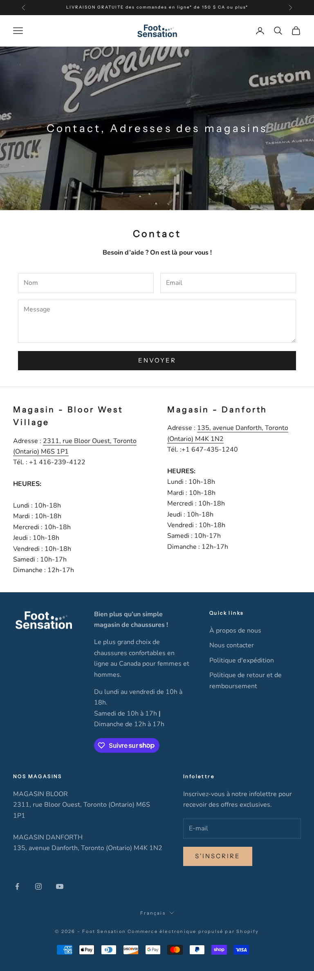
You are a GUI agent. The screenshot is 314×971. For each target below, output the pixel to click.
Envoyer (157, 360)
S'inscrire (217, 856)
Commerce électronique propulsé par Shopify (193, 931)
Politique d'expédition (241, 660)
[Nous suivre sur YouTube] (60, 886)
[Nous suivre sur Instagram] (38, 886)
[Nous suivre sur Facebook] (17, 886)
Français (153, 913)
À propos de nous (235, 630)
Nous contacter (231, 645)
